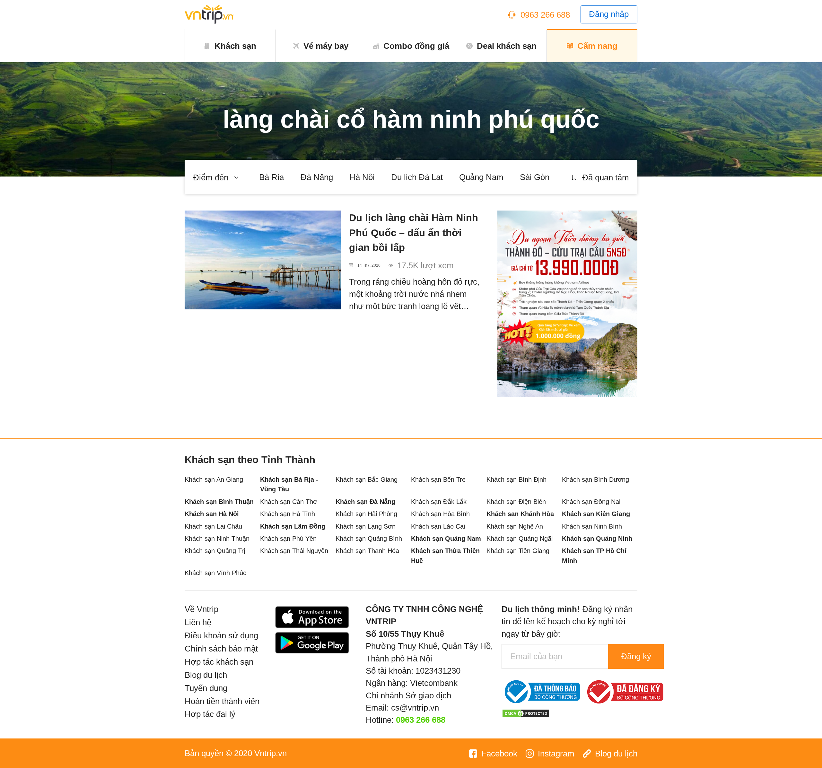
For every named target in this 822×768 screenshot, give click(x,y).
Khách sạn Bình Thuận (219, 501)
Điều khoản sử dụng (221, 635)
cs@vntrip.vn (415, 707)
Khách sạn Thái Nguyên (294, 550)
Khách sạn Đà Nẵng (365, 501)
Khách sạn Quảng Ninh (597, 538)
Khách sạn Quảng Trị (215, 550)
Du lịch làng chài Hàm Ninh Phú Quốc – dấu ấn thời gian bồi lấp (413, 232)
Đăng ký (636, 656)
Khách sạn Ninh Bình (592, 526)
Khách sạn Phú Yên (288, 538)
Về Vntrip (201, 609)
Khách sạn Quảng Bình (369, 538)
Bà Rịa (271, 177)
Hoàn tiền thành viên (222, 701)
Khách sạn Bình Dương (595, 479)
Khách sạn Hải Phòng (366, 513)
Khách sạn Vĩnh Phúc (215, 572)
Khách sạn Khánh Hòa (520, 513)
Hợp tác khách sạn (219, 661)
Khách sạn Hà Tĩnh (287, 513)
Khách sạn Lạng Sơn (366, 526)
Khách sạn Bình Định (516, 479)
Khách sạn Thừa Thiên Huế (445, 555)
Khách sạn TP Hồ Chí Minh (594, 555)
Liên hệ (198, 622)
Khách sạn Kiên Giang (596, 513)
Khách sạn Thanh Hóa (367, 550)
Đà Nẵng (317, 177)
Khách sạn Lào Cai (438, 526)
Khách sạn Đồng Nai (591, 501)
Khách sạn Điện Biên (516, 501)
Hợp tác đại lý (210, 714)
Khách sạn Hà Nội (212, 513)
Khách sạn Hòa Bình (440, 513)
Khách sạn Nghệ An (514, 526)
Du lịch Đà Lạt (417, 177)
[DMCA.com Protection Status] (526, 712)
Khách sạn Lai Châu (213, 526)
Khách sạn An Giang (214, 479)
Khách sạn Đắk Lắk (439, 501)
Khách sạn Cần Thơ (288, 501)
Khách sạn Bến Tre (438, 479)
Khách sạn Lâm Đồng (292, 526)
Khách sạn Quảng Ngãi (519, 538)
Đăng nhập (609, 14)
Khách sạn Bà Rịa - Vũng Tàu (289, 484)
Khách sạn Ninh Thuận (217, 538)
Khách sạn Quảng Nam (446, 538)
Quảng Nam (481, 177)
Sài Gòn (534, 177)
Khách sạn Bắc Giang (367, 479)
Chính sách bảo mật (221, 648)
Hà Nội (362, 177)
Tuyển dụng (206, 688)
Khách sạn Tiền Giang (517, 550)
